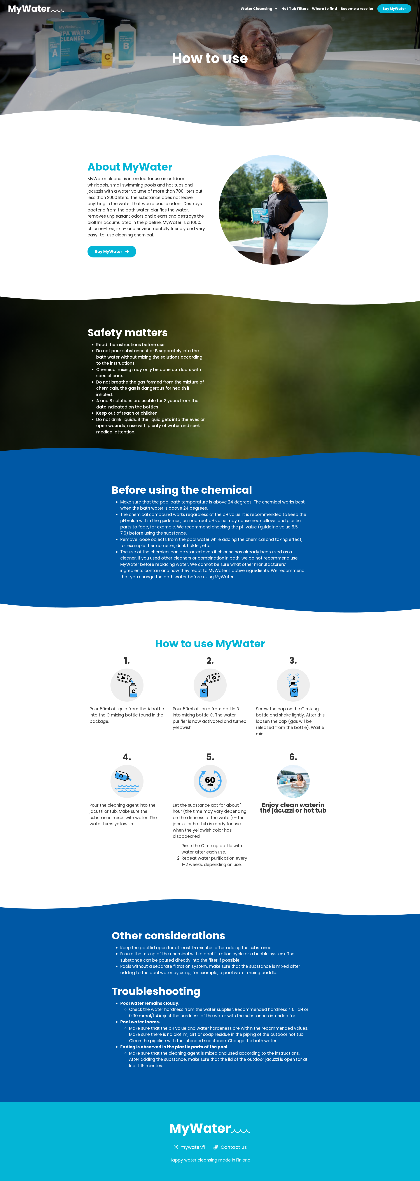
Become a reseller (357, 8)
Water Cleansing (256, 8)
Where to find (324, 8)
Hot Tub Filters (295, 8)
